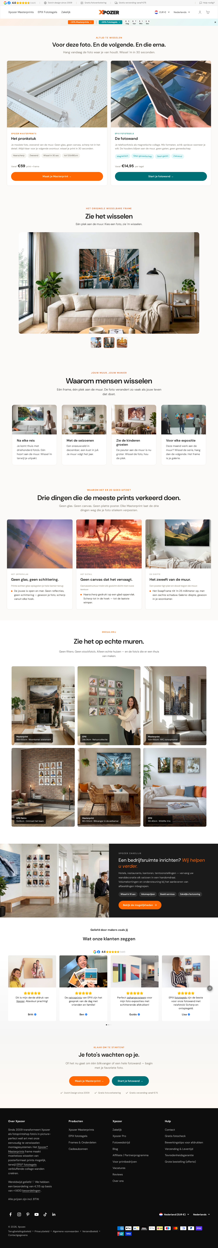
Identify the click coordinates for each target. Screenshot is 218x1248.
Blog (115, 1149)
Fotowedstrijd (121, 1142)
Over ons (118, 1181)
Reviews (118, 1174)
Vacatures (119, 1168)
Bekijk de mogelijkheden (138, 905)
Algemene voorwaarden (66, 1231)
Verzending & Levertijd (179, 1149)
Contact (170, 1129)
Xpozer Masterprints (21, 12)
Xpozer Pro (119, 1136)
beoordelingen (31, 1190)
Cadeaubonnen (78, 1149)
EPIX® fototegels (27, 1164)
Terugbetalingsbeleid (19, 1231)
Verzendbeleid (90, 1231)
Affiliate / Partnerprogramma (131, 1155)
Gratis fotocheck (175, 1136)
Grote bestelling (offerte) (180, 1161)
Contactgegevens (18, 1235)
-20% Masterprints (79, 22)
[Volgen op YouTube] (36, 1214)
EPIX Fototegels (47, 12)
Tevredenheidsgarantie (179, 1155)
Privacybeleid (42, 1231)
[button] (8, 988)
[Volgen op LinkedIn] (54, 1214)
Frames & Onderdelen (82, 1142)
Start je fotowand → (161, 176)
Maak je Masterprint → (57, 176)
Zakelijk (66, 12)
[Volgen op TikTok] (45, 1214)
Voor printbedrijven (125, 1161)
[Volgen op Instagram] (19, 1214)
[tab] (96, 342)
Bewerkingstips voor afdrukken (184, 1142)
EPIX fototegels (78, 1136)
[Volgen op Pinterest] (28, 1214)
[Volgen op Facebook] (10, 1214)
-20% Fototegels (109, 22)
